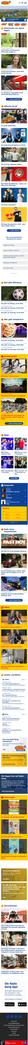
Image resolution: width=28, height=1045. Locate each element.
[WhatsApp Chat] (25, 20)
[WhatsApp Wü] (20, 1016)
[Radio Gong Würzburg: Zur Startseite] (6, 3)
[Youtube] (16, 1016)
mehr (24, 679)
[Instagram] (12, 1016)
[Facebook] (7, 1016)
